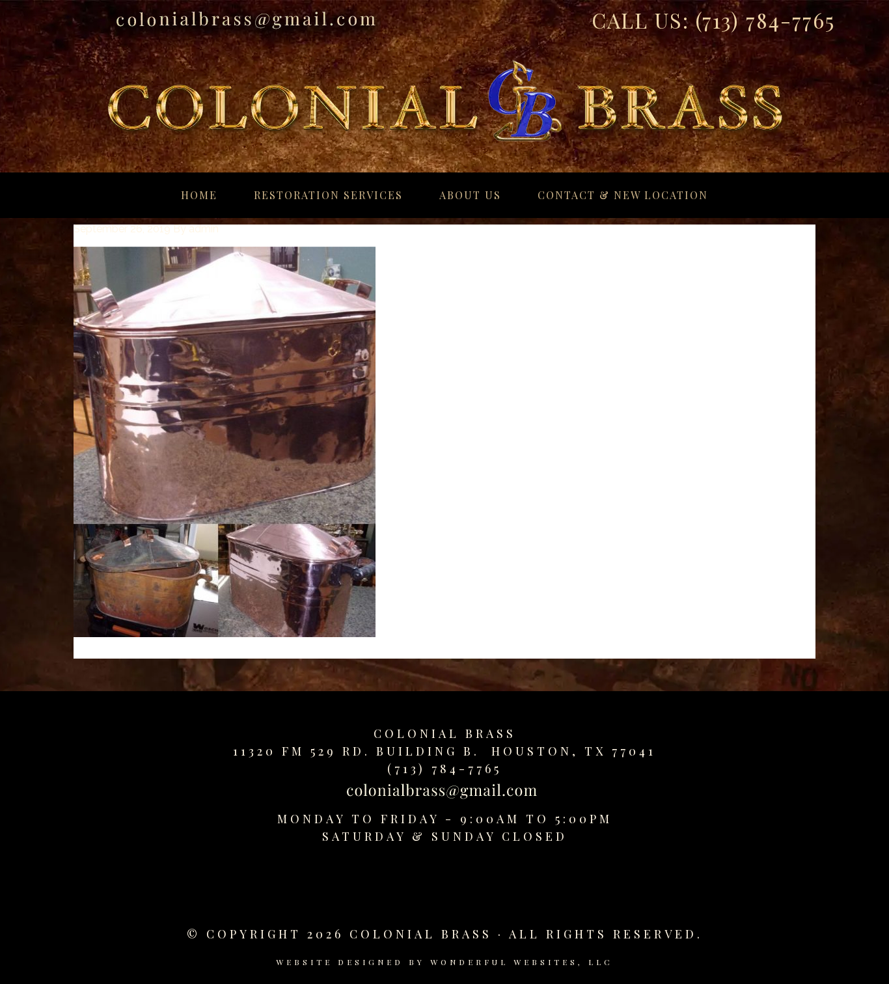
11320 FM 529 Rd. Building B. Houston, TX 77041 (444, 751)
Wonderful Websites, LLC (521, 962)
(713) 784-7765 (765, 20)
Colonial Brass (445, 733)
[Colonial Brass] (444, 87)
